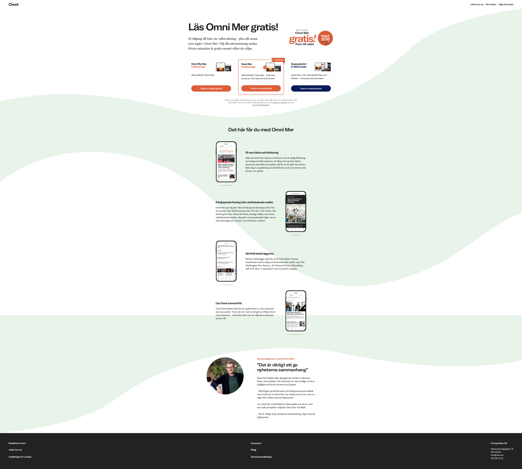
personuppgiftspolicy (260, 105)
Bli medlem (491, 4)
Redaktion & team (17, 443)
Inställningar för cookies (20, 456)
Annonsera (256, 443)
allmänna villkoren (280, 102)
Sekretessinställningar (261, 456)
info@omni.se (497, 455)
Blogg (253, 449)
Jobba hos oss (477, 4)
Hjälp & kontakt (506, 4)
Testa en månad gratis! (211, 88)
